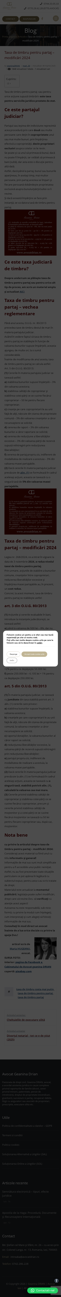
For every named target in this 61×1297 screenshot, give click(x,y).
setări (39, 643)
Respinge (13, 654)
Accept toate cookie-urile (34, 654)
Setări (12, 660)
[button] (42, 1290)
